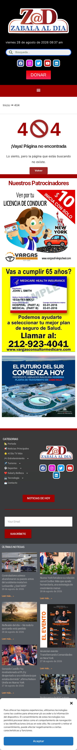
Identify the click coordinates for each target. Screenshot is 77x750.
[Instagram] (29, 63)
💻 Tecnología (11, 478)
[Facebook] (20, 63)
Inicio (6, 105)
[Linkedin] (56, 63)
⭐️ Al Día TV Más (13, 453)
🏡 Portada (10, 443)
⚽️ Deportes (10, 468)
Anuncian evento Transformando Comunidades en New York (56, 654)
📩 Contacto (10, 482)
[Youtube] (47, 63)
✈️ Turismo (10, 463)
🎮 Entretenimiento (14, 458)
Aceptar (38, 741)
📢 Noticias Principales (16, 448)
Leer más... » (8, 596)
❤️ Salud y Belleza (14, 473)
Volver (38, 170)
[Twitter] (38, 63)
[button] (71, 703)
